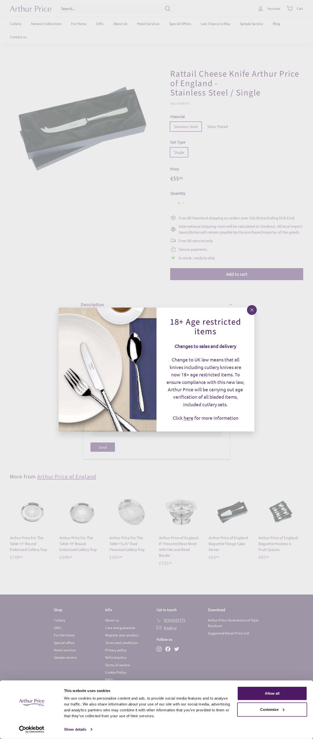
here (188, 418)
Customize (269, 709)
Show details (75, 729)
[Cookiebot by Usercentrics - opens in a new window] (31, 729)
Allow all (272, 693)
